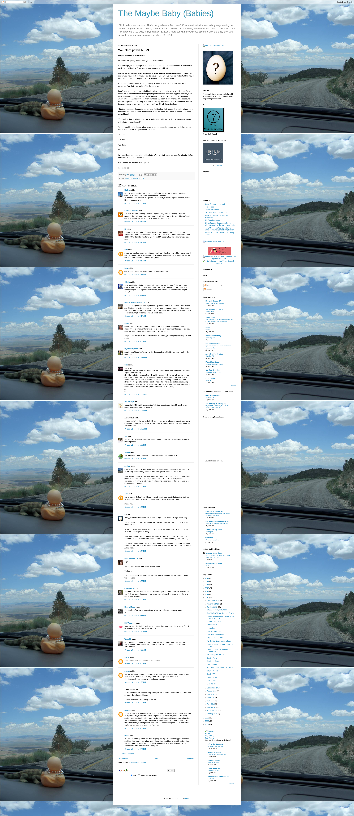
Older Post (190, 759)
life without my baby (213, 336)
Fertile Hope (209, 207)
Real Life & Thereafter (214, 511)
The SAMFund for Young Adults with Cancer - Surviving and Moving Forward (220, 229)
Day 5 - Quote (212, 664)
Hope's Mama (129, 607)
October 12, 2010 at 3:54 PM (135, 551)
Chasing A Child (214, 760)
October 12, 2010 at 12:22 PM (135, 411)
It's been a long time (212, 540)
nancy (126, 323)
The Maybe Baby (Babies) (166, 13)
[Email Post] (140, 175)
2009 (207, 718)
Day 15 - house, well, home (217, 610)
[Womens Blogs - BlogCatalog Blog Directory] (211, 738)
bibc (126, 365)
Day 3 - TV (211, 674)
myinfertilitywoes (131, 349)
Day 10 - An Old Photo (215, 638)
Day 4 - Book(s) (212, 671)
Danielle (127, 710)
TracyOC (127, 639)
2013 (207, 588)
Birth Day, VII (209, 356)
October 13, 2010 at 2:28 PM (135, 682)
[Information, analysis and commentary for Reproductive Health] (219, 259)
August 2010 (212, 691)
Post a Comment (128, 754)
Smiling (127, 466)
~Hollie (127, 282)
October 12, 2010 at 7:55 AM (135, 203)
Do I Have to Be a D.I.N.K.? (134, 303)
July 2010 (211, 694)
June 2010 (211, 698)
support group (210, 338)
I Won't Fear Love (212, 362)
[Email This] (145, 174)
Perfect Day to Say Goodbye (215, 303)
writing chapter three (213, 563)
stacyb (127, 657)
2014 (207, 585)
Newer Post (123, 759)
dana (126, 494)
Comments (210, 289)
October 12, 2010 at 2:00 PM (135, 507)
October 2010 (212, 607)
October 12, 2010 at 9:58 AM (135, 341)
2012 (207, 591)
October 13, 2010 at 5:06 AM (135, 650)
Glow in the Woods (212, 210)
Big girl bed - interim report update (216, 523)
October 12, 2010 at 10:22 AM (135, 357)
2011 (207, 595)
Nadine (127, 190)
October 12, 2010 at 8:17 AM (135, 261)
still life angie (129, 402)
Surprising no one (213, 770)
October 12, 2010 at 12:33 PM (135, 429)
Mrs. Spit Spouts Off (213, 301)
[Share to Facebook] (153, 174)
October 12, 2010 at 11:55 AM (135, 394)
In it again (208, 380)
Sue (125, 436)
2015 (207, 582)
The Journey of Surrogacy (215, 404)
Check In (211, 778)
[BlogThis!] (147, 174)
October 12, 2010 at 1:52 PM (135, 459)
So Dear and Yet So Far (214, 309)
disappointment (135, 178)
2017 (207, 578)
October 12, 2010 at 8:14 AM (135, 222)
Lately (207, 565)
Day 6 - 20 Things (213, 661)
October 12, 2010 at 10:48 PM (135, 632)
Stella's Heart (209, 311)
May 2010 (211, 701)
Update (207, 329)
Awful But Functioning (214, 354)
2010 (207, 598)
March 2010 (211, 707)
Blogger (187, 798)
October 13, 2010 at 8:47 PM (135, 749)
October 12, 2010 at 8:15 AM (135, 242)
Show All (233, 385)
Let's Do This (211, 684)
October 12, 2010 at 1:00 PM (135, 445)
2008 (207, 721)
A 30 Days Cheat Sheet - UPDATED (220, 668)
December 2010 (213, 601)
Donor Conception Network (215, 204)
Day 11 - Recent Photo (215, 634)
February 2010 (212, 711)
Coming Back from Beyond (217, 754)
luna (126, 250)
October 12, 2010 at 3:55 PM (135, 581)
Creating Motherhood (213, 553)
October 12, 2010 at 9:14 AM (135, 316)
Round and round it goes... (214, 364)
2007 (207, 724)
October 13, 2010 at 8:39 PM (135, 728)
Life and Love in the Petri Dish (217, 521)
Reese (127, 736)
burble (207, 328)
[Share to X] (150, 174)
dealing (127, 178)
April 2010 (211, 704)
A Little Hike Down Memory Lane (219, 641)
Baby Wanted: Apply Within (218, 777)
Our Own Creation (212, 370)
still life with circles (212, 344)
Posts (208, 285)
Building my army (213, 762)
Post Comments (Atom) (137, 763)
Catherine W (129, 589)
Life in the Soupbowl (215, 744)
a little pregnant (214, 769)
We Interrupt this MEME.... (216, 655)
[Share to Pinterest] (155, 174)
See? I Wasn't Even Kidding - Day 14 (220, 613)
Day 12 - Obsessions (214, 631)
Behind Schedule (214, 752)
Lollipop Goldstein (131, 211)
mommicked (210, 378)
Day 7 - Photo (212, 658)
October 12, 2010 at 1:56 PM (135, 486)
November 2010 (213, 604)
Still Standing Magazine (213, 220)
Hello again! (209, 532)
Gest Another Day (212, 395)
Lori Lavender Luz (131, 559)
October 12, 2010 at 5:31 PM (135, 616)
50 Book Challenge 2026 (216, 746)
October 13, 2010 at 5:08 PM (135, 703)
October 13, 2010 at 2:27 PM (135, 664)
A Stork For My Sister (213, 530)
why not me (209, 538)
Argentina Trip (210, 397)
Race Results (212, 625)
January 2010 (212, 714)
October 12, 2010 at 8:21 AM (135, 295)
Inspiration (211, 628)
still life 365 (219, 165)
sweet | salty (210, 317)
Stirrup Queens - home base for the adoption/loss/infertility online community (220, 224)
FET (142, 178)
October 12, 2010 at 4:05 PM (135, 599)
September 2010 (213, 688)
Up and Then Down (214, 622)
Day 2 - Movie (212, 677)
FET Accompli (129, 623)
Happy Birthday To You (213, 372)
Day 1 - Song (212, 681)
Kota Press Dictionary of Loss (216, 213)
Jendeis (127, 452)
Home (156, 759)
